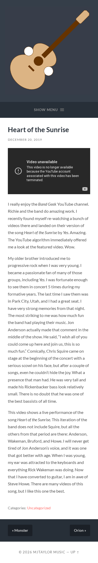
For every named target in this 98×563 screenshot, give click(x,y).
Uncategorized (39, 508)
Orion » (80, 530)
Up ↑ (75, 552)
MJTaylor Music (49, 552)
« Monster (20, 530)
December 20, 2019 (25, 140)
